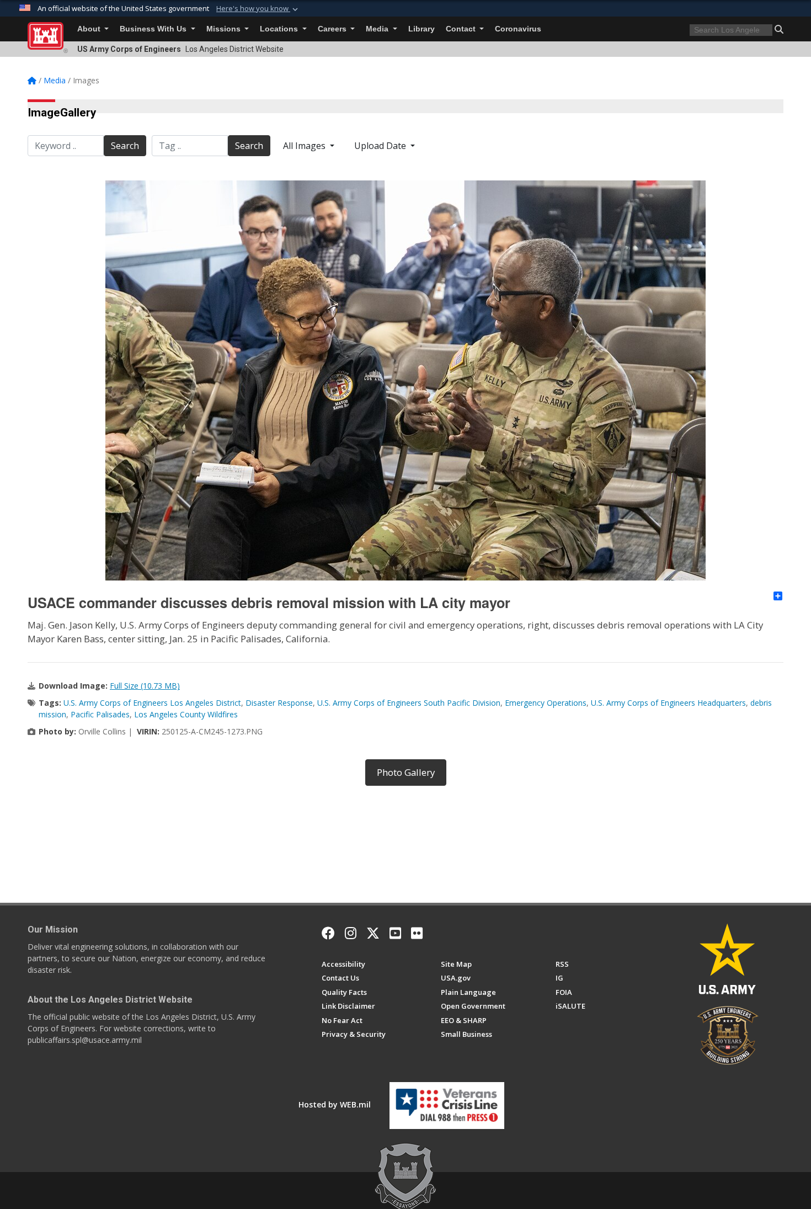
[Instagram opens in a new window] (350, 933)
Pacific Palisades (100, 714)
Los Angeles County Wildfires (186, 714)
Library (421, 29)
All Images (305, 146)
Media (378, 29)
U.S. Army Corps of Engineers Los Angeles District (152, 702)
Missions (224, 29)
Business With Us (154, 29)
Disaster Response (279, 702)
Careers (333, 29)
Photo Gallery (406, 772)
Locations (280, 29)
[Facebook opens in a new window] (328, 933)
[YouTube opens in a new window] (395, 933)
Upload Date (381, 146)
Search (125, 146)
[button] (258, 8)
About (90, 29)
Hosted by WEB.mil (334, 1104)
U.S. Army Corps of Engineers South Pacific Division (408, 702)
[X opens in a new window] (373, 933)
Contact (462, 29)
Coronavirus (518, 29)
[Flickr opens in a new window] (417, 933)
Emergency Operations (545, 702)
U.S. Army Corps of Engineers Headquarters (668, 702)
